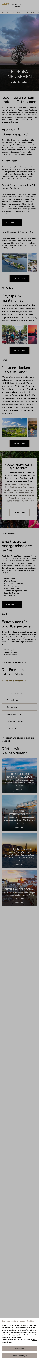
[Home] (11, 5)
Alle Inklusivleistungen (15, 680)
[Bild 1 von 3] (14, 262)
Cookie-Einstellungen (19, 1356)
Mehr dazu (12, 222)
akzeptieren (19, 1349)
